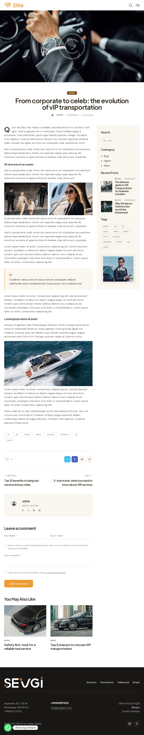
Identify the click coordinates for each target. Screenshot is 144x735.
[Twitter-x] (67, 459)
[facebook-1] (23, 510)
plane (38, 434)
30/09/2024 (129, 179)
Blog (106, 156)
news (115, 231)
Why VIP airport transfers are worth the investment (123, 208)
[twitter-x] (28, 510)
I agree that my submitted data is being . (37, 572)
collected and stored (56, 573)
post (105, 236)
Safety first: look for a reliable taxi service (20, 646)
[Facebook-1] (75, 459)
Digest (107, 160)
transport (64, 434)
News (72, 93)
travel (119, 242)
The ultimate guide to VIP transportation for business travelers (123, 188)
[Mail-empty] (82, 459)
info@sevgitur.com (61, 707)
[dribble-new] (34, 510)
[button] (8, 459)
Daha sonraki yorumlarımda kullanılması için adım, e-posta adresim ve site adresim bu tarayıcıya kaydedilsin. (48, 547)
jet (17, 434)
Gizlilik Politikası (131, 711)
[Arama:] (118, 140)
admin (26, 501)
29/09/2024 (129, 200)
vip (76, 434)
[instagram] (39, 510)
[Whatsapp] (8, 727)
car (8, 434)
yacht (9, 440)
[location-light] (137, 724)
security (50, 434)
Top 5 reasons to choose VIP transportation (70, 646)
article (106, 226)
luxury (27, 434)
